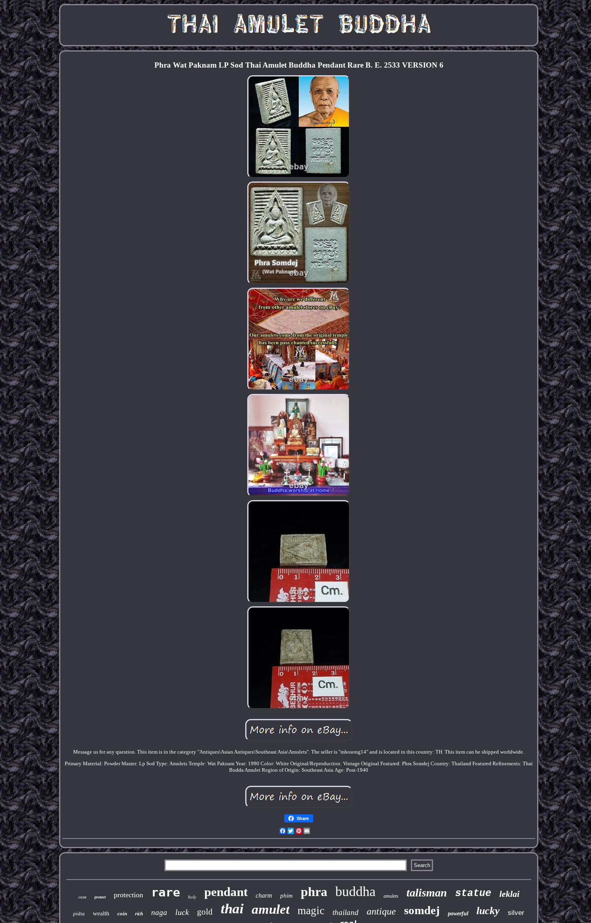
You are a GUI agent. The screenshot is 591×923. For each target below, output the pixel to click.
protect (100, 897)
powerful (458, 914)
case (82, 896)
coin (122, 914)
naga (159, 912)
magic (311, 910)
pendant (226, 892)
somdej (422, 910)
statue (473, 893)
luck (182, 912)
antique (381, 911)
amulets (391, 896)
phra (314, 891)
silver (516, 913)
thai (232, 909)
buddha (355, 891)
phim (286, 895)
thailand (345, 912)
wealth (101, 913)
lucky (488, 911)
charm (264, 895)
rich (139, 914)
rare (165, 892)
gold (205, 912)
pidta (79, 914)
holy (192, 896)
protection (128, 895)
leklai (509, 894)
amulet (270, 909)
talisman (426, 892)
